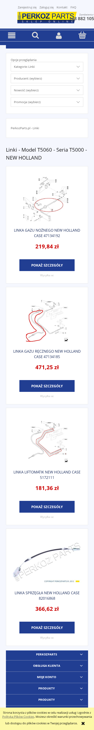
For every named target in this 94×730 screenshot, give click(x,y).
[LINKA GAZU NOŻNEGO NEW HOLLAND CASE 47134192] (47, 199)
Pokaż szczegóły (47, 265)
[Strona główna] (47, 17)
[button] (12, 35)
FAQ (73, 7)
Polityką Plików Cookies (18, 717)
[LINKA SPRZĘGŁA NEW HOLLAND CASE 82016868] (47, 561)
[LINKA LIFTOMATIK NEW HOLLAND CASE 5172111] (47, 441)
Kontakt (62, 7)
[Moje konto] (58, 35)
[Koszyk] (82, 35)
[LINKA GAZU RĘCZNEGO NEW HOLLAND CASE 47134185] (47, 320)
